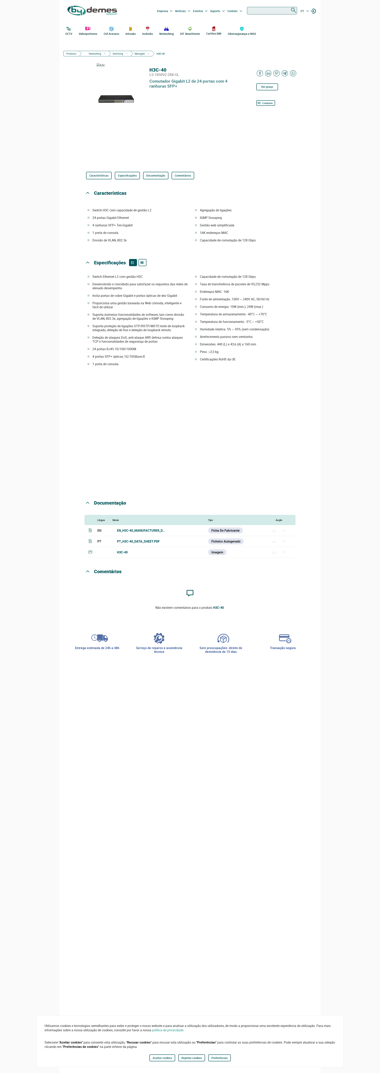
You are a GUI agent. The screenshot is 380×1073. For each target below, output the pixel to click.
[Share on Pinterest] (277, 73)
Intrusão (130, 34)
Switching (118, 53)
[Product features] (133, 262)
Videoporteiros (88, 34)
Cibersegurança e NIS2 (242, 34)
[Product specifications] (142, 262)
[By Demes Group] (92, 11)
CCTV (68, 34)
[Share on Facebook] (260, 73)
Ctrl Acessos (111, 34)
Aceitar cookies (162, 1058)
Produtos (71, 53)
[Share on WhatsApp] (293, 73)
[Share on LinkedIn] (268, 73)
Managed (140, 53)
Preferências (219, 1058)
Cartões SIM (213, 33)
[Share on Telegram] (285, 73)
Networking (166, 34)
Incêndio (147, 34)
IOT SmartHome (190, 34)
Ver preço (267, 87)
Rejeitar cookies (191, 1058)
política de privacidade (167, 1030)
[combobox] (272, 10)
